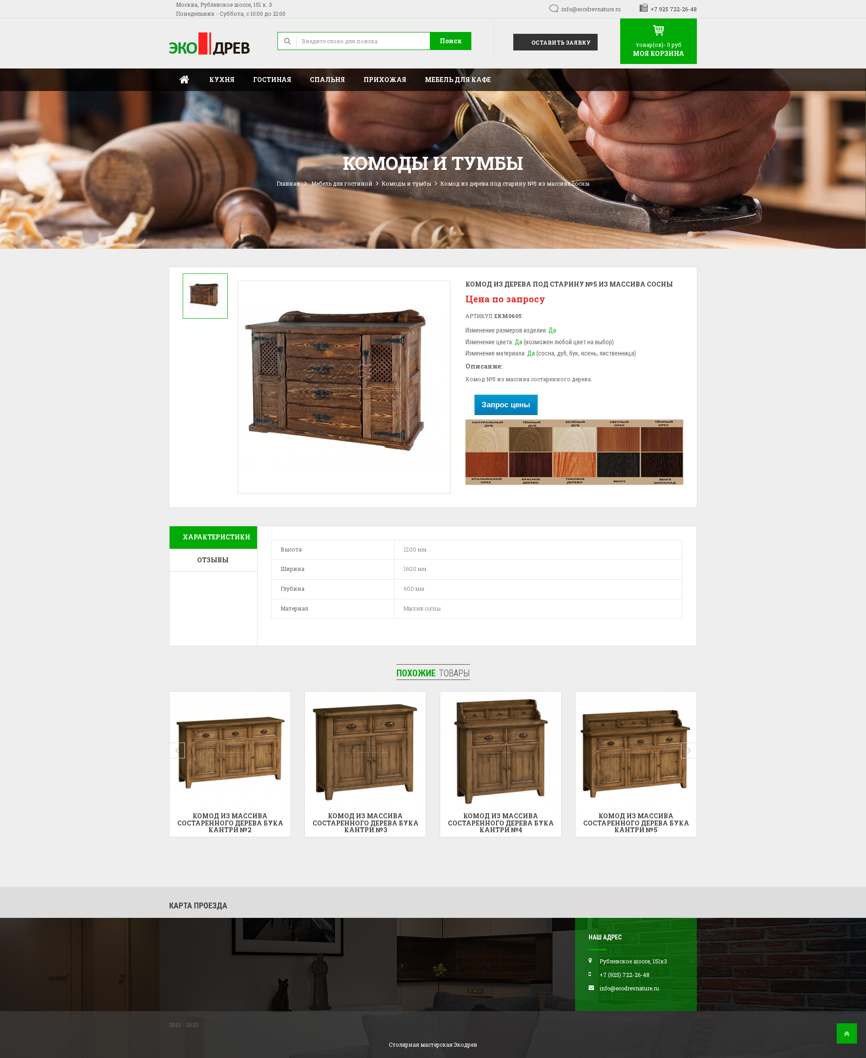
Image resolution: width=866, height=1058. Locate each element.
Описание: (483, 366)
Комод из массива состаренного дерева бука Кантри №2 (170, 823)
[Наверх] (847, 1036)
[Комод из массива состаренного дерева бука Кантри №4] (440, 752)
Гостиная (272, 79)
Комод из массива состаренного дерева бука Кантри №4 (440, 823)
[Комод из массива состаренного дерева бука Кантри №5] (576, 752)
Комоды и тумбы (406, 183)
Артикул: (479, 315)
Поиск (451, 40)
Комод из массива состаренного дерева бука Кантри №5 (576, 823)
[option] (205, 296)
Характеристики (216, 537)
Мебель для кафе (458, 79)
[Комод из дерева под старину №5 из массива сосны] (205, 296)
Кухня (222, 79)
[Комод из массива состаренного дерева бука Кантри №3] (305, 752)
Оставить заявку (560, 42)
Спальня (327, 79)
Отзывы (213, 560)
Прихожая (385, 79)
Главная (184, 79)
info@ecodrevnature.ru (591, 9)
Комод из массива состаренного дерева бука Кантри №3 (305, 823)
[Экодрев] (216, 43)
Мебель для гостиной (342, 183)
